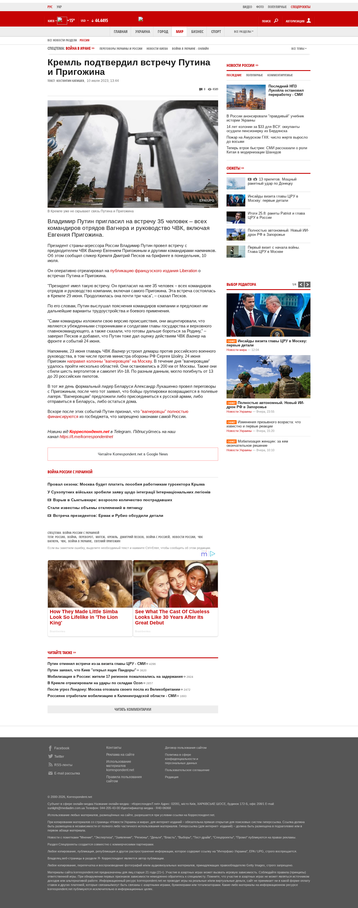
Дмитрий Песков (132, 537)
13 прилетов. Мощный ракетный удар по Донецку (272, 181)
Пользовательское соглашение (187, 770)
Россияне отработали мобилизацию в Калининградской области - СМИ (117, 696)
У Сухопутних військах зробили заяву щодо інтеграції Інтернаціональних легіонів (129, 492)
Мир (179, 31)
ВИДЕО (247, 6)
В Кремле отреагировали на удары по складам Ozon (100, 683)
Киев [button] (51, 21)
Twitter (59, 757)
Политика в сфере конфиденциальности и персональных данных (181, 759)
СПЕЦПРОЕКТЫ (300, 6)
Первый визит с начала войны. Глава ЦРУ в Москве (274, 249)
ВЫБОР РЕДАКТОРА (241, 284)
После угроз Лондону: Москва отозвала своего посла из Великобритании (119, 689)
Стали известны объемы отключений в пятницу (95, 507)
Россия (85, 40)
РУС (50, 6)
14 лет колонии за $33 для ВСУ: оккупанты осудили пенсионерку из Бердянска (263, 129)
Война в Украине (80, 541)
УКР (59, 6)
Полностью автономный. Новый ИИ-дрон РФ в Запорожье (278, 232)
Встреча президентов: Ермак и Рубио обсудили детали (108, 515)
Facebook (61, 748)
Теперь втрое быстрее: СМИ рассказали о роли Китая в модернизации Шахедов (267, 150)
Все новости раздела (62, 40)
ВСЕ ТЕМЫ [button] (297, 48)
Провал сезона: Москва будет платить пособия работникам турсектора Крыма (126, 484)
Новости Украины (239, 411)
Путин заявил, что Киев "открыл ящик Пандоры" (97, 670)
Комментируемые (280, 75)
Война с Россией (158, 537)
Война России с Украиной (81, 533)
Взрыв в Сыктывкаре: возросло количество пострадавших (112, 500)
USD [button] (83, 20)
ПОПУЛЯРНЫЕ (277, 6)
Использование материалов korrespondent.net (120, 766)
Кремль (112, 537)
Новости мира (237, 349)
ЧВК (63, 541)
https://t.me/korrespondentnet (86, 436)
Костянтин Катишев (70, 81)
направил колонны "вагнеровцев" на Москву (109, 361)
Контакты (113, 748)
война (71, 537)
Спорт (216, 31)
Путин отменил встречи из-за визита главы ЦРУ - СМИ (102, 664)
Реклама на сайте (120, 755)
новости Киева (157, 48)
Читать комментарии (132, 709)
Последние (234, 75)
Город (163, 31)
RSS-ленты (63, 765)
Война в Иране (137, 48)
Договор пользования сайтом (186, 747)
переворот (86, 537)
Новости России (183, 537)
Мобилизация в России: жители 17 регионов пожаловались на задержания (120, 676)
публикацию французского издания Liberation (153, 270)
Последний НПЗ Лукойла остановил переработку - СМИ (286, 90)
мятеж (100, 537)
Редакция (171, 777)
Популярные (254, 75)
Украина (142, 31)
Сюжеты (233, 168)
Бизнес (197, 31)
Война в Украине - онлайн (190, 48)
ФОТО (260, 6)
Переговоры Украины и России (121, 48)
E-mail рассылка (67, 773)
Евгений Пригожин (107, 541)
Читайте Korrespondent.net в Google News (133, 454)
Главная (121, 31)
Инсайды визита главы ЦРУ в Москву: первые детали (273, 198)
